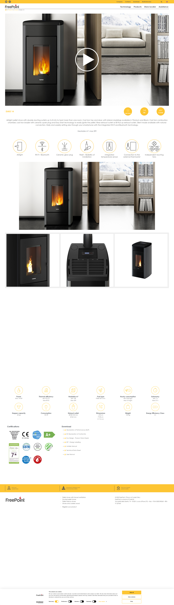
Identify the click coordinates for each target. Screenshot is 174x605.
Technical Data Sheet (73, 450)
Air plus (16, 10)
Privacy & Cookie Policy (133, 497)
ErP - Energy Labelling (73, 442)
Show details (102, 601)
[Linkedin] (10, 2)
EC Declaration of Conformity (76, 434)
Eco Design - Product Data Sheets (77, 438)
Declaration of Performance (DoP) (77, 430)
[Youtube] (6, 2)
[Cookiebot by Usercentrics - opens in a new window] (40, 602)
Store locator (150, 7)
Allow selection (131, 597)
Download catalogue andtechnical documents (73, 488)
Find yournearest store (15, 488)
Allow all (132, 592)
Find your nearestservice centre (125, 488)
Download (136, 1)
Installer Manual (71, 446)
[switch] (70, 601)
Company (119, 1)
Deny (131, 601)
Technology (125, 7)
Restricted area (146, 1)
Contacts (128, 1)
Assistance (163, 7)
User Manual (70, 454)
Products (138, 7)
